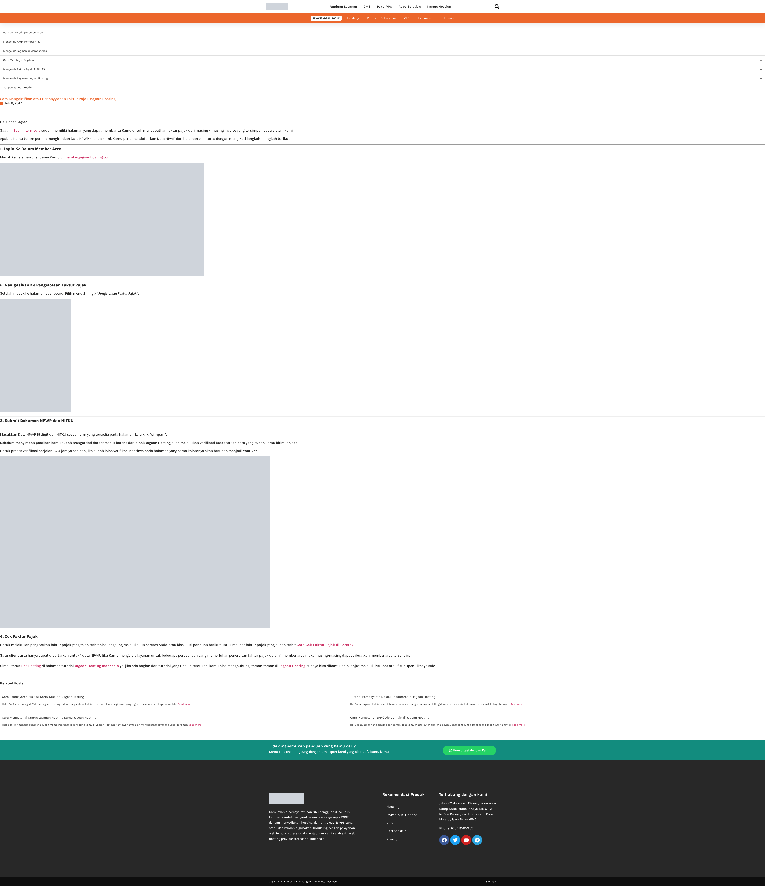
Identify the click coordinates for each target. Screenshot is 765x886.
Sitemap (491, 881)
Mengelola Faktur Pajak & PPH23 (24, 69)
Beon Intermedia (26, 130)
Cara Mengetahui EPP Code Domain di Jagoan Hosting (389, 717)
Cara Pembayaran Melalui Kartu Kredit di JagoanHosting (43, 697)
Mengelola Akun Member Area (21, 41)
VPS (407, 18)
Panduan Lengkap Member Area (23, 32)
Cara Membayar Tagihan (18, 60)
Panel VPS (384, 6)
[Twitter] (455, 840)
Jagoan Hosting (292, 666)
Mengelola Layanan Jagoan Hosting (25, 78)
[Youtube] (466, 840)
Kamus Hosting (439, 6)
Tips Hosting (31, 666)
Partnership (427, 18)
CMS (367, 6)
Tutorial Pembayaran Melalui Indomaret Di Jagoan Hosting (392, 697)
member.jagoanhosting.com (87, 157)
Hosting (353, 18)
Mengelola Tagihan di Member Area (25, 51)
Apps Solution (410, 6)
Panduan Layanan (343, 6)
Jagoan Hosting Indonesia (97, 666)
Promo (449, 18)
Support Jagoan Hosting (18, 87)
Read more (184, 704)
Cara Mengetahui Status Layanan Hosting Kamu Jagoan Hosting (49, 717)
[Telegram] (477, 840)
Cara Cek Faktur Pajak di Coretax (325, 645)
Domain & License (381, 18)
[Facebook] (444, 840)
